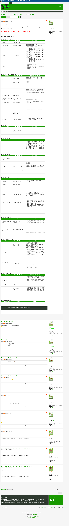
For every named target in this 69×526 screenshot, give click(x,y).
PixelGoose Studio (36, 516)
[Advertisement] (31, 317)
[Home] (5, 6)
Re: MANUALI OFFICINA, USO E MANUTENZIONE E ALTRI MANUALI (16, 394)
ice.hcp (50, 25)
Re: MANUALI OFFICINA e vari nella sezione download (13, 357)
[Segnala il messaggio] (46, 20)
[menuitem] (50, 507)
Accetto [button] (1, 1)
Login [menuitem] (62, 3)
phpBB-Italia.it (35, 514)
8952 (53, 28)
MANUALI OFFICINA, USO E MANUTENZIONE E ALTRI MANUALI (17, 15)
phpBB (27, 512)
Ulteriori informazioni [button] (26, 0)
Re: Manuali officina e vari (7, 321)
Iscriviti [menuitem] (57, 3)
